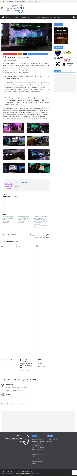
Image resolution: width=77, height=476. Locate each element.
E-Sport (8, 17)
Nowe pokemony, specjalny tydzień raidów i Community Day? (40, 236)
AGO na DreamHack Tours (42, 362)
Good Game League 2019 (33, 53)
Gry (29, 17)
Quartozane (13, 60)
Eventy (16, 17)
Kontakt (53, 17)
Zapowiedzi (45, 17)
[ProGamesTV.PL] (3, 17)
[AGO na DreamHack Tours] (44, 246)
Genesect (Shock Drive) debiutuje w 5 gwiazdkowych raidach (34, 2)
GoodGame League (43, 53)
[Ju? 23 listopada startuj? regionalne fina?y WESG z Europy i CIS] (26, 246)
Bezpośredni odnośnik (22, 387)
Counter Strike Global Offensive (10, 53)
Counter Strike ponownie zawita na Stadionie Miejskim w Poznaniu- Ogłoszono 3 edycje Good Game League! (40, 219)
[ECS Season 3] (9, 246)
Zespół (60, 17)
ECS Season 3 (7, 360)
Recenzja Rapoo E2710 (9, 235)
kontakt (49, 441)
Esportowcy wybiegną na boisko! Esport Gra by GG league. (9, 218)
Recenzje (23, 17)
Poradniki (37, 17)
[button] (11, 17)
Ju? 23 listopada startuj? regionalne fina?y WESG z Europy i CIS (26, 364)
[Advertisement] (65, 83)
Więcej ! (17, 186)
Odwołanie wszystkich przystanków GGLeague (24, 217)
